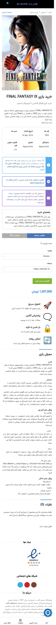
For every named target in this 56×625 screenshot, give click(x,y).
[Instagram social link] (34, 585)
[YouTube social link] (27, 585)
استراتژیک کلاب (11, 603)
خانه (50, 12)
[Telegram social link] (20, 585)
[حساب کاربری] (45, 4)
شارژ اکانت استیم (14, 196)
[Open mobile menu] (50, 4)
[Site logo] (27, 4)
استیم (43, 12)
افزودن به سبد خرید (42, 281)
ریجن (50, 250)
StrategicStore (38, 183)
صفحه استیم (7, 12)
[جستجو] (3, 4)
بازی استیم (34, 12)
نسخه (49, 263)
